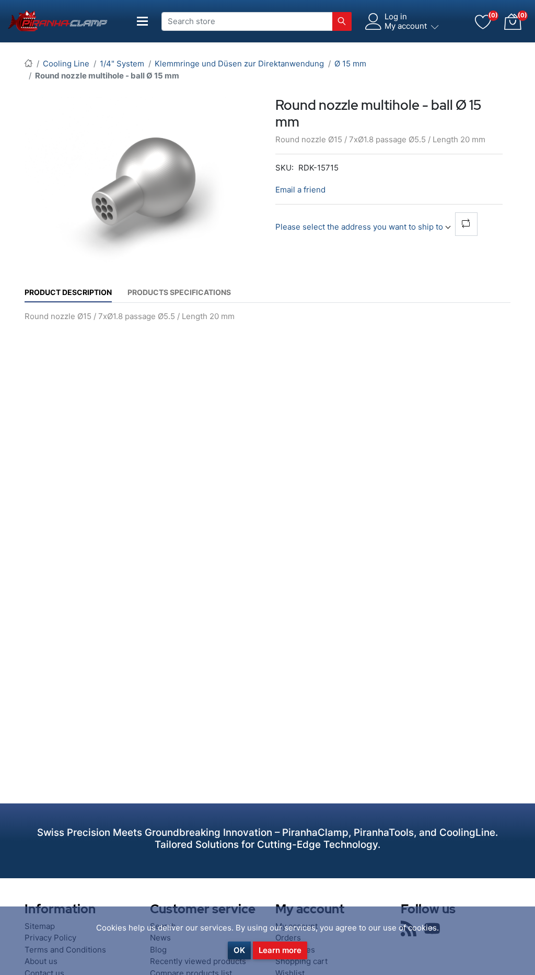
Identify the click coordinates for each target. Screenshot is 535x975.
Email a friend (300, 190)
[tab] (68, 292)
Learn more (280, 950)
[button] (513, 21)
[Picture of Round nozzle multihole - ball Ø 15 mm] (146, 188)
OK (239, 950)
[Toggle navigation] (143, 21)
